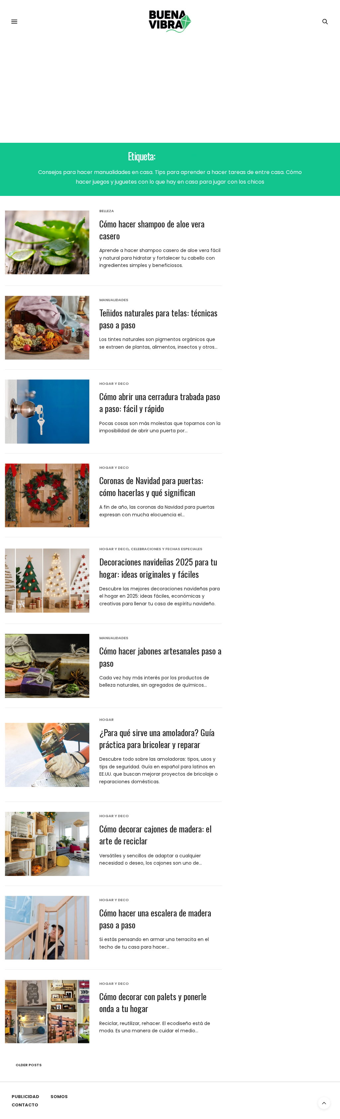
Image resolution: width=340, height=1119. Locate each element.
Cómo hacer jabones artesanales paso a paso (160, 656)
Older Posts (28, 1065)
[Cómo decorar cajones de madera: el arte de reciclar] (47, 844)
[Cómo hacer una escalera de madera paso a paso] (47, 928)
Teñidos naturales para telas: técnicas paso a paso (158, 318)
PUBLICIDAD (25, 1096)
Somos (59, 1096)
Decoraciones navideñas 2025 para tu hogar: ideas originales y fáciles (158, 567)
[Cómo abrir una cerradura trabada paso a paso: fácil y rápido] (47, 412)
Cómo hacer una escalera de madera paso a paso (155, 918)
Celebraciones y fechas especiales (166, 549)
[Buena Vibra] (170, 21)
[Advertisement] (170, 92)
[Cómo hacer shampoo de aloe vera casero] (47, 243)
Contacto (25, 1105)
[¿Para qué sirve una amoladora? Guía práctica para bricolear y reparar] (47, 755)
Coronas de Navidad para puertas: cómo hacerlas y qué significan (151, 486)
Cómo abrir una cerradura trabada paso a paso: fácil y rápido (159, 402)
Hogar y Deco (114, 384)
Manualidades (113, 300)
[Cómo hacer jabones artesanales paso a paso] (47, 666)
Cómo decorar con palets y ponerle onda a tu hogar (153, 1002)
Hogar (106, 720)
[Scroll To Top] (324, 1103)
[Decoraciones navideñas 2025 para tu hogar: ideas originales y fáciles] (47, 581)
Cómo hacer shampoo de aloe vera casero (152, 229)
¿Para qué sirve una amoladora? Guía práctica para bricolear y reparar (156, 738)
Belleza (106, 211)
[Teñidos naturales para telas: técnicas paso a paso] (47, 328)
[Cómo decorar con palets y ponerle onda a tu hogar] (47, 1012)
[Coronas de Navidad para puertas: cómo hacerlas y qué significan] (47, 496)
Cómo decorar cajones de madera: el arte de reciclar (155, 834)
